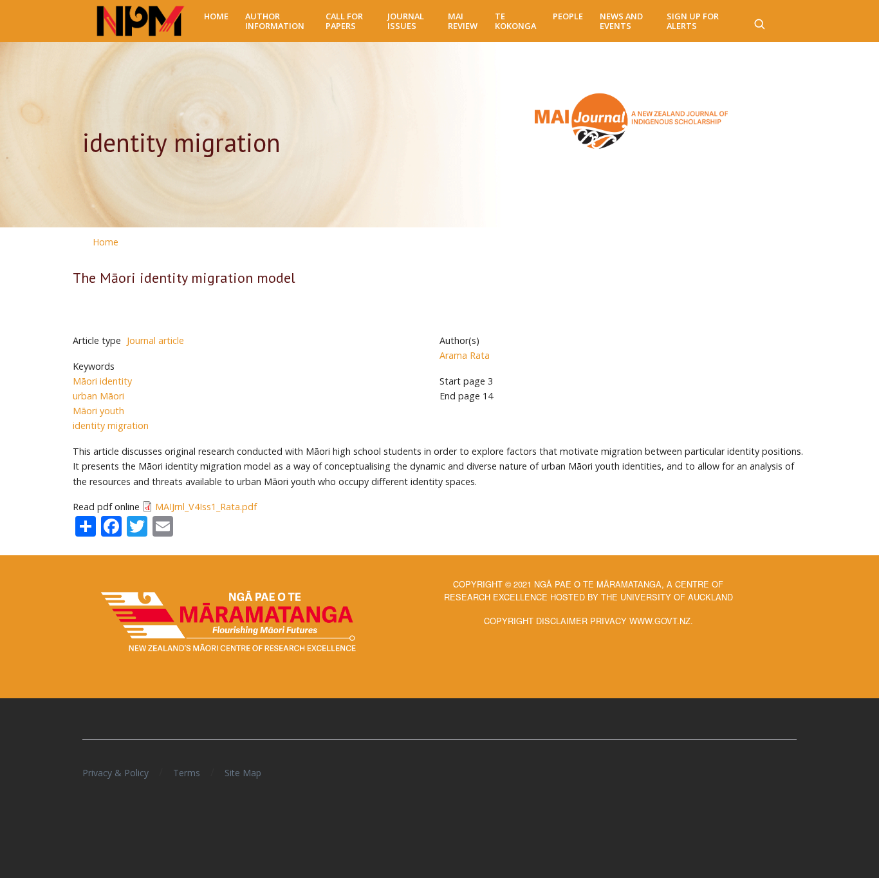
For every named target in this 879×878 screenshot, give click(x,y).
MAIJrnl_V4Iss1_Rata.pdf (206, 507)
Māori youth (98, 411)
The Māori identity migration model (184, 278)
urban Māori (98, 396)
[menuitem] (216, 16)
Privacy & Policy (115, 773)
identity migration (111, 425)
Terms (186, 773)
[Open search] (759, 21)
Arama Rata (464, 355)
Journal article (155, 340)
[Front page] (140, 21)
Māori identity (102, 381)
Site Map (243, 773)
